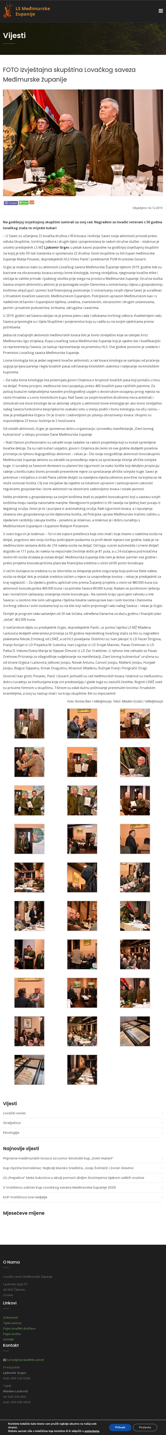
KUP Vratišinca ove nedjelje (25, 1197)
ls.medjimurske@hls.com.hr (25, 1360)
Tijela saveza (12, 1323)
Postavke (145, 1427)
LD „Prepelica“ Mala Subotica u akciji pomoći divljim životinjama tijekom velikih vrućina (73, 1177)
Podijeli (13, 202)
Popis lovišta (12, 1334)
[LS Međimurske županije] (11, 10)
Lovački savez (14, 1113)
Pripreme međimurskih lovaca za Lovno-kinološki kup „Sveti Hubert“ (58, 1158)
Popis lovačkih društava (19, 1328)
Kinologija (11, 1132)
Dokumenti (10, 1317)
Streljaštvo (12, 1123)
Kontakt (8, 1339)
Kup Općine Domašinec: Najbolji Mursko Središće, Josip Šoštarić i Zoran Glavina (68, 1168)
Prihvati (120, 1427)
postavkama (92, 1431)
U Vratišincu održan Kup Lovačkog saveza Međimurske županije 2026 (59, 1187)
